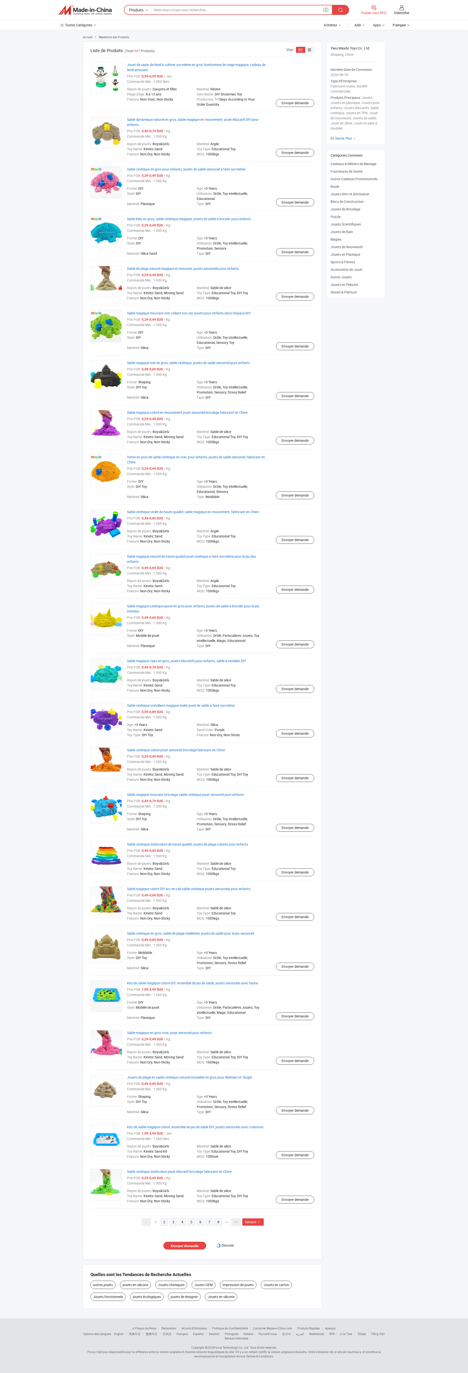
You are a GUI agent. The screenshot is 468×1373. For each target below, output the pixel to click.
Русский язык (268, 1334)
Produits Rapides (308, 1328)
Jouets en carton (276, 1284)
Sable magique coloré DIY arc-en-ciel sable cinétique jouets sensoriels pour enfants (188, 888)
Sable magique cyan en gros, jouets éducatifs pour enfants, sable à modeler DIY (186, 660)
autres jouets (103, 1284)
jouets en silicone (135, 1284)
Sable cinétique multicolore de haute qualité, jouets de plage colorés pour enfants (187, 844)
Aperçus (330, 1328)
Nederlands (316, 1334)
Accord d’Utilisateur (194, 1328)
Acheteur (330, 25)
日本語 (167, 1334)
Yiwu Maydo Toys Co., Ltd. (350, 48)
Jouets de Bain (342, 231)
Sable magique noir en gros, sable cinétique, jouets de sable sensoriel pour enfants (188, 362)
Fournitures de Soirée (346, 171)
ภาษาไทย (346, 1334)
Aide (357, 25)
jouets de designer (184, 1296)
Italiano (249, 1334)
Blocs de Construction (347, 201)
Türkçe (361, 1334)
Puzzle (336, 216)
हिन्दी (332, 1334)
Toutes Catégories (78, 25)
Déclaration (168, 1328)
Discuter (228, 1245)
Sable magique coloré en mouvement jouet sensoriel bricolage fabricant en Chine (187, 412)
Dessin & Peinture (344, 292)
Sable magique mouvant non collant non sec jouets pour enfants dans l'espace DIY (189, 313)
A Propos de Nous (144, 1328)
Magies (336, 239)
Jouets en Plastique (345, 254)
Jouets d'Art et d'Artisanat (350, 194)
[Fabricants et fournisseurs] (85, 10)
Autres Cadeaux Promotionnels (354, 179)
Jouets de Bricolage (345, 209)
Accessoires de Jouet (346, 269)
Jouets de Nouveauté (347, 247)
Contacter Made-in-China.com (272, 1328)
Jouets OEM (203, 1284)
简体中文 (135, 1334)
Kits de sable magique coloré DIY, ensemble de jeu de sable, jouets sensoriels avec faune (192, 983)
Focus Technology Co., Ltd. (231, 1347)
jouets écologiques (147, 1296)
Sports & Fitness (343, 262)
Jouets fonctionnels (108, 1296)
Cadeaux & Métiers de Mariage (353, 163)
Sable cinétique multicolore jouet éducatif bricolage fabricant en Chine (179, 1171)
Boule (335, 186)
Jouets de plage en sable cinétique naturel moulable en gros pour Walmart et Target (189, 1077)
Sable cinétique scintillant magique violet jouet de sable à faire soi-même (181, 705)
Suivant (253, 1222)
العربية (300, 1334)
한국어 (286, 1334)
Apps (377, 25)
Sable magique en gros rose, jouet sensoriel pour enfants (169, 1032)
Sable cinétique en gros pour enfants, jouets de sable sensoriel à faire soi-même (186, 169)
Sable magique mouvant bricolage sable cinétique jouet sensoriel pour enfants (185, 794)
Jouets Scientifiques (346, 224)
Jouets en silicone (221, 1296)
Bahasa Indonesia (236, 1338)
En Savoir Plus (344, 138)
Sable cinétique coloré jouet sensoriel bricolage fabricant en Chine (176, 750)
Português (231, 1334)
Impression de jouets (238, 1284)
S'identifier (402, 12)
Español (198, 1334)
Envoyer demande (295, 103)
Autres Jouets (341, 277)
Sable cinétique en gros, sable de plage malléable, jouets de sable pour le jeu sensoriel (190, 933)
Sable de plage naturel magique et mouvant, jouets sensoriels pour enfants (183, 268)
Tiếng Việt (378, 1334)
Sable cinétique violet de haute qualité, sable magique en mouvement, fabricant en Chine (193, 511)
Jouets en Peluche (344, 284)
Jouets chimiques (171, 1284)
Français (182, 1334)
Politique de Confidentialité (230, 1328)
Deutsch (214, 1334)
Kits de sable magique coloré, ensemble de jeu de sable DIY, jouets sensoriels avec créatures (195, 1127)
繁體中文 (151, 1334)
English (119, 1334)
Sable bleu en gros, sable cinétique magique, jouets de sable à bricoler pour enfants (189, 218)
